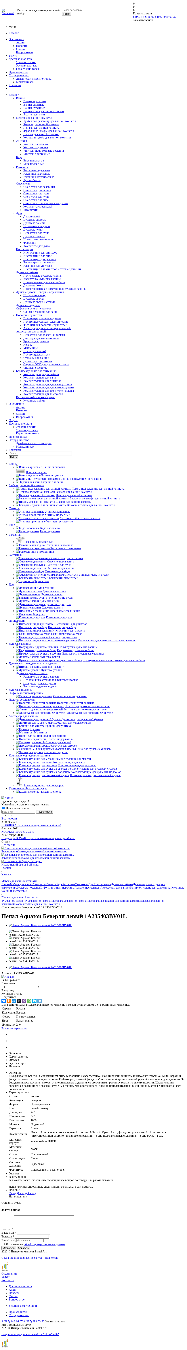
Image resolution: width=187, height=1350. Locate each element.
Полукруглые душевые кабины (42, 275)
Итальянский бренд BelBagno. (20, 864)
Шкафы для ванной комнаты (41, 134)
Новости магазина (17, 808)
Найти (13, 457)
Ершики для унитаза (36, 341)
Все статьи (8, 844)
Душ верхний (31, 216)
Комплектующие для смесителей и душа (48, 390)
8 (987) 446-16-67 (143, 16)
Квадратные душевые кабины (42, 278)
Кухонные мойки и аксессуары (35, 397)
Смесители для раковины (39, 186)
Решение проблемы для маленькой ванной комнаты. (34, 851)
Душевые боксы (33, 285)
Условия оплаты (26, 62)
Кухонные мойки (34, 400)
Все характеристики (14, 1028)
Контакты (15, 85)
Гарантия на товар (27, 68)
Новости (21, 45)
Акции (20, 42)
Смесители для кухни (36, 196)
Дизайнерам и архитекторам (33, 78)
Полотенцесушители (29, 315)
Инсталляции (24, 249)
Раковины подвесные (36, 170)
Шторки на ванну (34, 295)
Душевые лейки (33, 229)
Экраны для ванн (34, 114)
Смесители (23, 183)
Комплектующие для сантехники (36, 370)
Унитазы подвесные (35, 147)
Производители (18, 72)
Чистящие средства (35, 367)
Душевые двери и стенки (39, 301)
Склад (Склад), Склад (22, 1193)
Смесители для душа (36, 193)
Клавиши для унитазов (37, 265)
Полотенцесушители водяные (42, 318)
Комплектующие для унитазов (42, 380)
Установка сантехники (23, 1305)
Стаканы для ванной (36, 357)
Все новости (9, 818)
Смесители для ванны (37, 190)
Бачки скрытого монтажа (39, 262)
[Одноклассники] (9, 1001)
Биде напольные (33, 160)
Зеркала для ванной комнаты (41, 124)
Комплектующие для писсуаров (43, 394)
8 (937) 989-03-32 (165, 16)
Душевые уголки (34, 298)
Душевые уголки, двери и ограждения (40, 292)
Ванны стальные (33, 104)
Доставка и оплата (20, 58)
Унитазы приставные (36, 153)
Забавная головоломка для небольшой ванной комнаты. (36, 858)
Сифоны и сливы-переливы (33, 308)
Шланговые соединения (38, 239)
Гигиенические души (36, 226)
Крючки (28, 344)
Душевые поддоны (28, 305)
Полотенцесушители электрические (45, 321)
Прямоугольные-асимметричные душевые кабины (54, 288)
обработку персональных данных (44, 1244)
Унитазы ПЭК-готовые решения (43, 150)
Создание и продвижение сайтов (30, 1257)
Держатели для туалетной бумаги (44, 334)
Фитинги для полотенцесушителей (45, 324)
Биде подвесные (33, 163)
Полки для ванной (34, 351)
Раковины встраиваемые (38, 176)
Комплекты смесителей (38, 206)
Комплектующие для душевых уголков (47, 384)
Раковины (22, 167)
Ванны (20, 98)
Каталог (14, 33)
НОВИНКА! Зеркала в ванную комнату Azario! (31, 825)
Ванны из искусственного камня (43, 111)
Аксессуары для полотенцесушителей (47, 328)
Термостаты (30, 209)
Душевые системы (34, 219)
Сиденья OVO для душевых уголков (46, 364)
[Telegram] (39, 1001)
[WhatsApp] (29, 1001)
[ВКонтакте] (3, 1001)
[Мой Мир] (14, 1001)
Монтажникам (25, 81)
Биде (19, 157)
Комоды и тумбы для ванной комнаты (47, 137)
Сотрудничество (19, 75)
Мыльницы (30, 347)
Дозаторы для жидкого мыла (41, 338)
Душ (19, 213)
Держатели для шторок (37, 361)
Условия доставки (27, 65)
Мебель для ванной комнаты (34, 117)
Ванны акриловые (34, 101)
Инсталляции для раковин (39, 259)
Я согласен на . (36, 1244)
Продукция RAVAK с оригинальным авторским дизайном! (38, 838)
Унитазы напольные (36, 144)
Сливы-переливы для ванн (40, 311)
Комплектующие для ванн (39, 377)
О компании (16, 39)
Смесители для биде (36, 199)
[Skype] (34, 1001)
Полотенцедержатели (36, 354)
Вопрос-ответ (24, 52)
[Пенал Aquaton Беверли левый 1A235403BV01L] (40, 925)
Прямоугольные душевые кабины (44, 282)
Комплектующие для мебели (41, 374)
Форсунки (29, 242)
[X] (19, 1001)
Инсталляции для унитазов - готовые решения (52, 269)
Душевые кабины (27, 272)
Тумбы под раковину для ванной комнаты (49, 121)
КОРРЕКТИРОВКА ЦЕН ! (18, 831)
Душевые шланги (34, 236)
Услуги (13, 55)
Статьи (20, 49)
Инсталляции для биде (37, 255)
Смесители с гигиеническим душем (45, 203)
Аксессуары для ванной (31, 331)
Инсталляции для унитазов (40, 252)
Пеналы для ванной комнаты (41, 127)
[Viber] (24, 1001)
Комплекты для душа (36, 246)
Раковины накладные (36, 173)
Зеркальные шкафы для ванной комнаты (48, 130)
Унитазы (21, 140)
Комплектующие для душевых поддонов (48, 387)
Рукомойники (32, 180)
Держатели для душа (36, 232)
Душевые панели (34, 223)
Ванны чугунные (34, 107)
